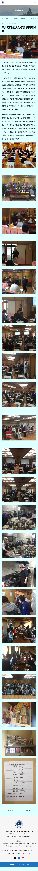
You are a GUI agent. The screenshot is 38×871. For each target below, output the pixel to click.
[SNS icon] (15, 858)
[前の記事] (10, 810)
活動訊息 (13, 23)
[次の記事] (27, 810)
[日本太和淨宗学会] (3, 2)
